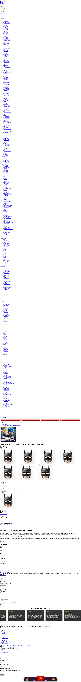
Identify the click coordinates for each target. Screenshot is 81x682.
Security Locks (6, 91)
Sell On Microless (5, 643)
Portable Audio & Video (7, 122)
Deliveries (3, 631)
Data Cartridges (6, 38)
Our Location (2, 3)
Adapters (5, 44)
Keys (5, 204)
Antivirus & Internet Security (8, 222)
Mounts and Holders (7, 110)
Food (5, 248)
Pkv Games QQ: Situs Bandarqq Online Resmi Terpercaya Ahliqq (12, 425)
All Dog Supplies (6, 253)
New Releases (4, 417)
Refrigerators (6, 153)
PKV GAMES (4, 363)
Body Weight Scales (7, 245)
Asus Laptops (6, 78)
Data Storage (6, 31)
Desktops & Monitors (5, 57)
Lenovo (5, 341)
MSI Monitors (6, 73)
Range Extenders (6, 193)
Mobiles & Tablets (5, 92)
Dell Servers (6, 197)
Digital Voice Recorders (7, 125)
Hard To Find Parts (5, 638)
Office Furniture (6, 140)
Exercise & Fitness (7, 232)
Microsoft (5, 339)
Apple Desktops (6, 60)
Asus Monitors (6, 69)
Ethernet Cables (6, 191)
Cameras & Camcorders (7, 119)
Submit (2, 578)
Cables (5, 42)
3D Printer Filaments (7, 173)
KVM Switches (6, 186)
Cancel (2, 603)
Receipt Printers (6, 212)
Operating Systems (7, 220)
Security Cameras (6, 132)
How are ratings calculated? (4, 572)
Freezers (5, 154)
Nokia (5, 335)
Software (3, 219)
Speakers (5, 277)
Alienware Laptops (7, 82)
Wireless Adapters (6, 182)
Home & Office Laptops (7, 287)
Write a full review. (3, 576)
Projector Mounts (6, 117)
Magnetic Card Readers (7, 218)
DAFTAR (60, 420)
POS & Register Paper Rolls (8, 214)
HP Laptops (6, 77)
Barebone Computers (7, 30)
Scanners (5, 168)
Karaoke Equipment (7, 208)
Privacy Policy (4, 639)
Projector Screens (6, 116)
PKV (3, 422)
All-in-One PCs (6, 66)
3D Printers (6, 172)
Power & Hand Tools (7, 144)
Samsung (5, 178)
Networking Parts (6, 180)
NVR (5, 134)
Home (3, 136)
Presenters (5, 56)
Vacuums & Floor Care (7, 146)
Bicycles (5, 233)
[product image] (8, 441)
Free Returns (2, 2)
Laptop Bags (6, 90)
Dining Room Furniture (7, 141)
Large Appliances (6, 399)
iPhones (5, 94)
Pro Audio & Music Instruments (9, 383)
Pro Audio (3, 200)
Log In (3, 14)
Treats (5, 249)
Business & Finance (7, 221)
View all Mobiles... (7, 97)
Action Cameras (6, 121)
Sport (3, 230)
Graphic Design (6, 223)
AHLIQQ (3, 548)
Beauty (5, 239)
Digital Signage (6, 315)
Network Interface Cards (7, 194)
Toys (5, 250)
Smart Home (6, 384)
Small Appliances (6, 145)
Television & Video (7, 113)
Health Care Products (7, 244)
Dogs (5, 247)
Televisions (5, 114)
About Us (3, 629)
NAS (5, 36)
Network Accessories (7, 192)
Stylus (5, 111)
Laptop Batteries (6, 89)
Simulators (5, 371)
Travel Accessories (7, 237)
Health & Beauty (4, 238)
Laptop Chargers (6, 88)
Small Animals (6, 264)
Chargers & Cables (7, 107)
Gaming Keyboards (7, 162)
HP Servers (5, 198)
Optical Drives (6, 27)
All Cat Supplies (6, 260)
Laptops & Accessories (5, 75)
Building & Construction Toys (8, 228)
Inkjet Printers (6, 166)
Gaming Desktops (6, 64)
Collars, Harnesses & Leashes (8, 251)
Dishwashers (6, 155)
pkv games (25, 535)
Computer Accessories (5, 39)
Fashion (3, 235)
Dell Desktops (6, 59)
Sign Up (3, 15)
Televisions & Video (7, 364)
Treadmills (5, 234)
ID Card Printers (6, 170)
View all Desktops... (7, 67)
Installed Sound (6, 207)
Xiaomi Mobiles (6, 95)
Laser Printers (6, 165)
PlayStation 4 (6, 373)
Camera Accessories (7, 380)
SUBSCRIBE (11, 647)
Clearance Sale (4, 418)
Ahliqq (3, 533)
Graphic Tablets (6, 54)
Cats (4, 254)
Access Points (6, 183)
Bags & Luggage (6, 236)
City (1, 675)
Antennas (5, 190)
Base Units (5, 210)
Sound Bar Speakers (7, 128)
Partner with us (4, 642)
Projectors (5, 115)
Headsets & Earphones (7, 105)
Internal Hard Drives (7, 34)
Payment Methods (5, 634)
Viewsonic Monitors (7, 72)
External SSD (6, 33)
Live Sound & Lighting (7, 201)
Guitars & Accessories (7, 202)
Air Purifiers (6, 149)
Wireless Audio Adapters (7, 129)
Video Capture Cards (7, 25)
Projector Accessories (7, 118)
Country (1, 674)
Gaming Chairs (6, 138)
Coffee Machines (6, 148)
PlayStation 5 (6, 372)
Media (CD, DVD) (7, 40)
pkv (2, 20)
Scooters (5, 231)
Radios (5, 126)
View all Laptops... (7, 86)
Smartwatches (6, 99)
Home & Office (6, 63)
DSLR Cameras (6, 120)
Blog (3, 637)
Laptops (5, 76)
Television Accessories (7, 369)
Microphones (6, 50)
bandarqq (20, 538)
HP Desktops (6, 58)
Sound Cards (6, 28)
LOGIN (20, 420)
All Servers (5, 199)
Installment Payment (5, 635)
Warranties (3, 633)
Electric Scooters (6, 227)
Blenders (5, 147)
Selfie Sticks (6, 109)
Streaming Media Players (8, 366)
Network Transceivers (7, 187)
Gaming (3, 156)
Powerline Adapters (7, 196)
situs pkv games (4, 424)
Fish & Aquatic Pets (7, 261)
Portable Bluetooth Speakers (8, 108)
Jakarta (3, 0)
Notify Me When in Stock (4, 524)
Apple (5, 344)
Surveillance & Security (7, 131)
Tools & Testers (6, 45)
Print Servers (6, 195)
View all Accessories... (7, 112)
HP (4, 176)
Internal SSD (6, 32)
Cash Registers (6, 217)
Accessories (6, 87)
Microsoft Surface (6, 102)
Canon (5, 177)
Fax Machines (6, 310)
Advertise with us (4, 641)
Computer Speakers (7, 48)
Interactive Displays (7, 314)
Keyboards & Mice (7, 52)
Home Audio (6, 127)
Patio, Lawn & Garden (7, 151)
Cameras (5, 378)
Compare (3, 492)
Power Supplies (6, 29)
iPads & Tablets (6, 100)
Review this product (3, 575)
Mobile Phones (6, 93)
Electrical (5, 143)
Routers (5, 181)
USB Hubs (5, 41)
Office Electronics (6, 313)
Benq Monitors (6, 70)
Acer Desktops (6, 62)
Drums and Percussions (7, 206)
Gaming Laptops (6, 84)
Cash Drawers (6, 211)
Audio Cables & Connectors (8, 205)
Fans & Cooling (6, 26)
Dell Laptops (6, 79)
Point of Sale (4, 209)
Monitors (5, 68)
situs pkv (3, 386)
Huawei (5, 334)
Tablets (5, 337)
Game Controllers (6, 55)
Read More (2, 541)
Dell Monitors (6, 71)
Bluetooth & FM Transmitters (8, 123)
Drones (5, 225)
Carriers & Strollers (7, 258)
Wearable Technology (7, 98)
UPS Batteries (6, 51)
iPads (5, 101)
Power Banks (6, 351)
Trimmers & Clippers (7, 241)
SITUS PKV (58, 464)
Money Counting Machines (8, 216)
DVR (5, 133)
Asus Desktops (6, 61)
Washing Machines (7, 152)
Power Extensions (6, 43)
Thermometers (6, 246)
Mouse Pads (6, 53)
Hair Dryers (6, 242)
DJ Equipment (6, 203)
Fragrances (5, 240)
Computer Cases (6, 22)
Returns (3, 632)
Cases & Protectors (7, 106)
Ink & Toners (6, 311)
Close (1, 658)
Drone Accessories (7, 226)
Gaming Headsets (6, 161)
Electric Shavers (6, 243)
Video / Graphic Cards (7, 21)
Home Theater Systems (7, 130)
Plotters (5, 169)
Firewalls (5, 184)
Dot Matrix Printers (7, 167)
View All (5, 179)
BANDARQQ (4, 330)
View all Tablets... (6, 103)
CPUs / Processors (7, 23)
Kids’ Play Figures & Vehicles (8, 229)
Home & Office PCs (7, 281)
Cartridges (5, 175)
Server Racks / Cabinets (7, 188)
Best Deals (3, 266)
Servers (5, 320)
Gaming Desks (6, 139)
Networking (6, 316)
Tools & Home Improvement (8, 142)
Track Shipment (4, 630)
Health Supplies (6, 259)
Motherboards (6, 24)
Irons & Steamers (6, 395)
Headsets (5, 49)
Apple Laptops (6, 80)
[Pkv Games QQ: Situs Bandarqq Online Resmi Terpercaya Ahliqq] (3, 10)
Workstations (6, 65)
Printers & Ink (4, 164)
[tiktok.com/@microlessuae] (5, 652)
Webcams (5, 47)
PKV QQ (3, 301)
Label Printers (6, 171)
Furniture (5, 137)
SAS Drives (6, 37)
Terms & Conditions (5, 640)
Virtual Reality (6, 374)
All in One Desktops (7, 284)
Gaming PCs (6, 282)
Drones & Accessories (7, 377)
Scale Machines (6, 215)
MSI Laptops (6, 81)
